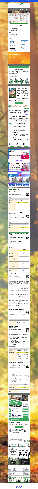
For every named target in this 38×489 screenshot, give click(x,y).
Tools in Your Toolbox (12, 185)
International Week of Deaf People (13, 35)
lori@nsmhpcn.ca (16, 425)
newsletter (16, 75)
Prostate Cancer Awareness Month (13, 30)
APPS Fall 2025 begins (12, 49)
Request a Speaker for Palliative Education (24, 67)
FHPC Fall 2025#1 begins (13, 50)
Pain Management (19, 185)
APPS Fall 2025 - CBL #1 (23, 44)
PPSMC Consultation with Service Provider (14, 67)
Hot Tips (11, 39)
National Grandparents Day (13, 45)
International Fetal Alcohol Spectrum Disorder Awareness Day (14, 48)
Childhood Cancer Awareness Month (14, 29)
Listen (26, 108)
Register (19, 160)
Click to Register (24, 270)
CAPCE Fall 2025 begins (12, 41)
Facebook (19, 76)
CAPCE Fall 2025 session (23, 48)
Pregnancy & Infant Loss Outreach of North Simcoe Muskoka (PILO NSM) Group (14, 42)
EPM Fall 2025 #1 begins (12, 46)
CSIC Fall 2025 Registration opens (24, 40)
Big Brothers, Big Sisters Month (13, 28)
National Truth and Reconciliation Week (14, 34)
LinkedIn (15, 76)
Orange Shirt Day (22, 47)
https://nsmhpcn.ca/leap (12, 305)
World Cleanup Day (23, 41)
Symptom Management (26, 185)
